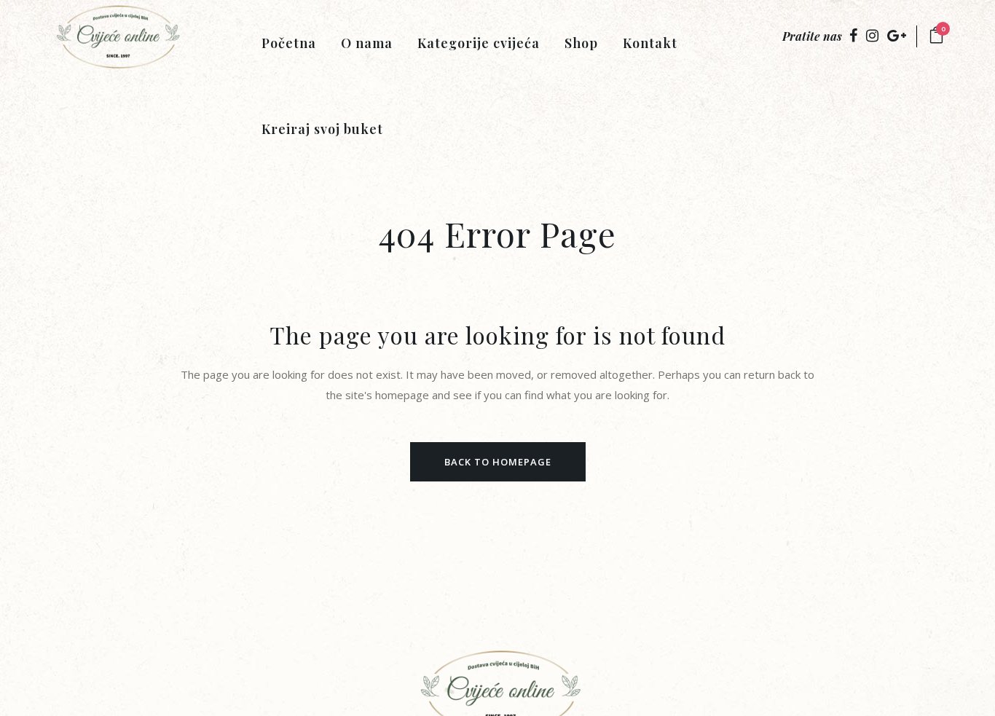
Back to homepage (497, 461)
